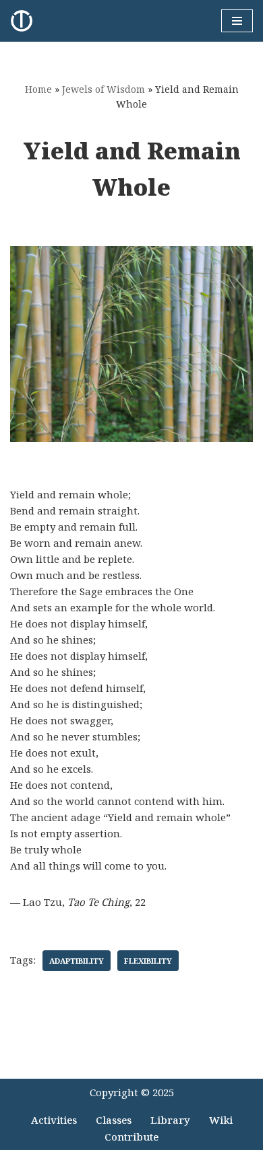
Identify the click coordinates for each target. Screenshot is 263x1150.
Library (170, 1119)
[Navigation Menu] (237, 20)
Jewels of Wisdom (103, 89)
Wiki (221, 1119)
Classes (114, 1119)
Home (38, 89)
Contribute (131, 1136)
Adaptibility (76, 961)
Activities (54, 1119)
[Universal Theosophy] (25, 20)
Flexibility (148, 961)
